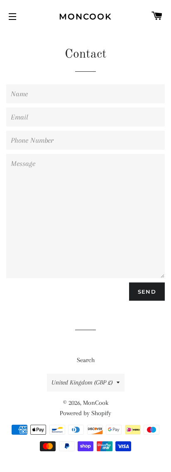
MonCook (85, 17)
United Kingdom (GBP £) (81, 382)
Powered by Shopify (85, 413)
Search (86, 360)
